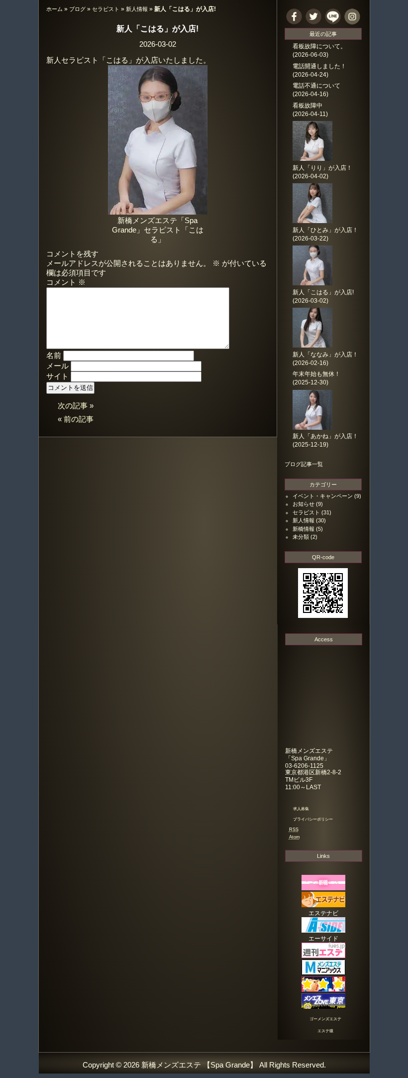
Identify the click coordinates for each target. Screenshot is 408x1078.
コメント (66, 282)
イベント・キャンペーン (323, 496)
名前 (53, 355)
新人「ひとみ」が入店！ (325, 230)
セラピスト (105, 9)
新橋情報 (303, 529)
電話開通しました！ (319, 66)
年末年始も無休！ (316, 374)
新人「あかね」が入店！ (325, 436)
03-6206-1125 (304, 765)
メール (57, 366)
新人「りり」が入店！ (322, 168)
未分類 (301, 537)
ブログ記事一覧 (304, 464)
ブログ (77, 9)
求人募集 (301, 809)
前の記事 (79, 419)
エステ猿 (325, 1031)
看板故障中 (307, 106)
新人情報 (137, 9)
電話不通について (316, 86)
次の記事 (73, 406)
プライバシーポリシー (313, 819)
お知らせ (303, 504)
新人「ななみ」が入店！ (325, 355)
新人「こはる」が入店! (157, 28)
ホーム (54, 9)
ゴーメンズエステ (325, 1019)
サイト (57, 376)
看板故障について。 (319, 46)
